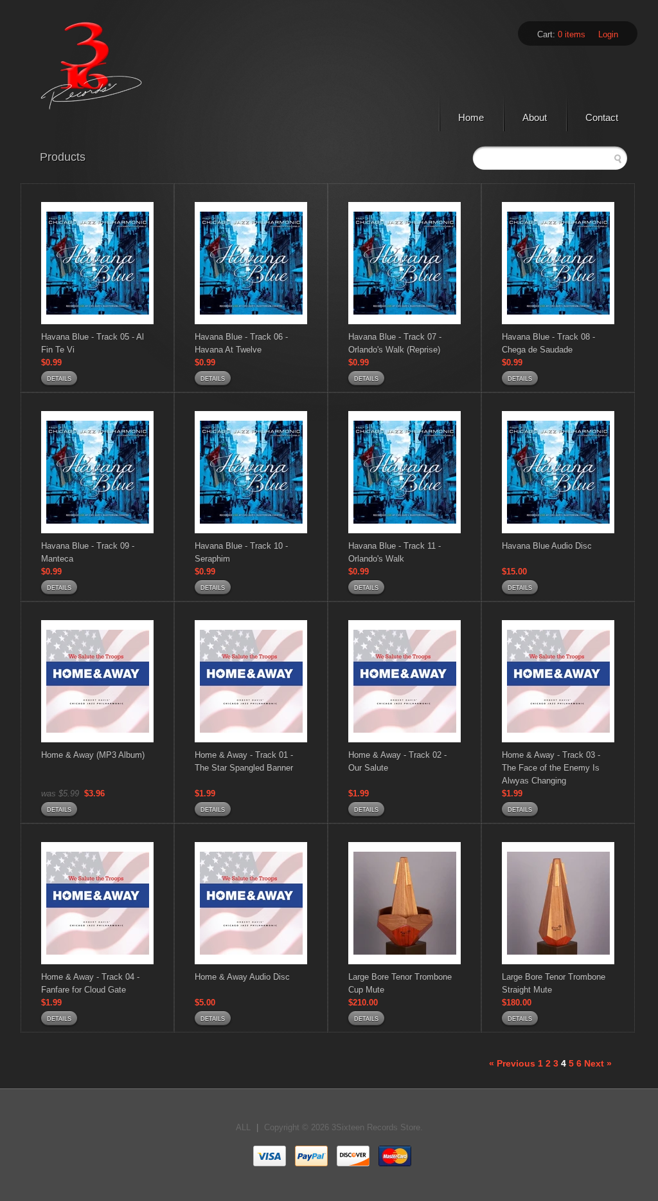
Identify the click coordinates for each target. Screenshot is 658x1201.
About (534, 117)
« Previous (512, 1063)
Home (471, 117)
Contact (601, 117)
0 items (571, 34)
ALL (243, 1127)
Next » (598, 1063)
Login (608, 34)
